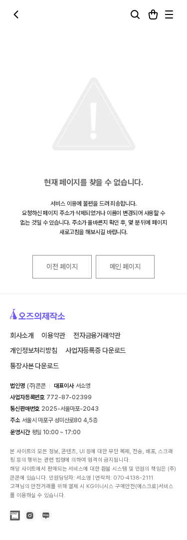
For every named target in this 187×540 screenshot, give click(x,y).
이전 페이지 (61, 266)
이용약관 (53, 335)
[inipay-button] (15, 517)
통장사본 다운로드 (34, 366)
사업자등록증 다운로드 (95, 350)
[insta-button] (30, 519)
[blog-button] (46, 519)
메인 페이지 (125, 266)
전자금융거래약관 (97, 335)
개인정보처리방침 (33, 350)
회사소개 (21, 335)
